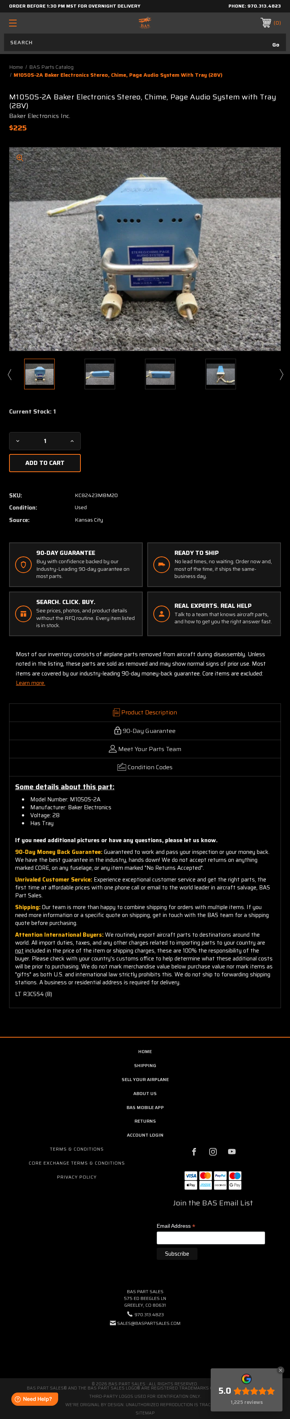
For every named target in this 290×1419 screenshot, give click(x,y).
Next (281, 374)
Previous (9, 374)
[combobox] (145, 42)
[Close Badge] (280, 1370)
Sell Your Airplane (145, 1079)
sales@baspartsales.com (148, 1323)
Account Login (145, 1135)
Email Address (176, 1226)
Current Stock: (32, 411)
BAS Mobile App (145, 1107)
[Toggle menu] (36, 22)
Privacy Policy (77, 1176)
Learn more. (30, 683)
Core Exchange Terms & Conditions (77, 1162)
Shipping (145, 1065)
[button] (145, 1346)
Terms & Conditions (77, 1149)
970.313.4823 (264, 5)
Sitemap (145, 1413)
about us (145, 1093)
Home (145, 1051)
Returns (145, 1121)
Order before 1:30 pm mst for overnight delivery (74, 5)
